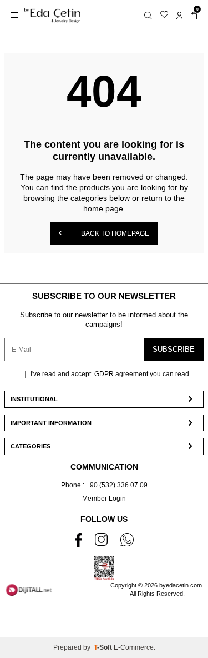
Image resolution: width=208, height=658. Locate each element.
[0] (194, 15)
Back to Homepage (114, 233)
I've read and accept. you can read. (110, 374)
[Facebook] (78, 540)
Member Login (104, 498)
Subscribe (174, 349)
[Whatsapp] (127, 539)
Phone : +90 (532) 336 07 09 (104, 485)
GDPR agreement (121, 374)
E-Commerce (134, 647)
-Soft (104, 647)
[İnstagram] (101, 539)
